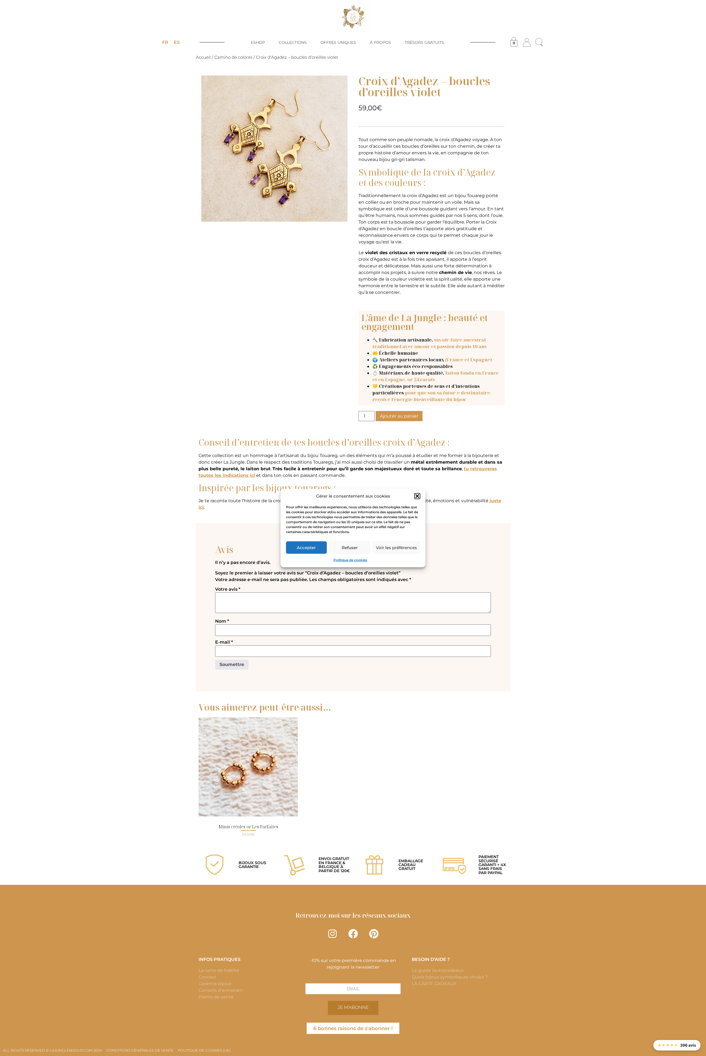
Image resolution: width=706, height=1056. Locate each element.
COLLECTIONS (293, 42)
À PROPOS (380, 42)
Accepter (306, 547)
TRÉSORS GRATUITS (424, 42)
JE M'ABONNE (353, 1007)
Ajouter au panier (399, 416)
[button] (417, 496)
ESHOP (258, 42)
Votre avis (227, 589)
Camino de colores (233, 57)
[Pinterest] (373, 934)
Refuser (350, 547)
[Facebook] (353, 934)
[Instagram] (332, 934)
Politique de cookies (350, 560)
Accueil (203, 57)
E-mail (224, 642)
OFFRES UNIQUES (338, 42)
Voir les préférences (396, 547)
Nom (222, 621)
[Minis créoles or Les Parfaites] (248, 766)
